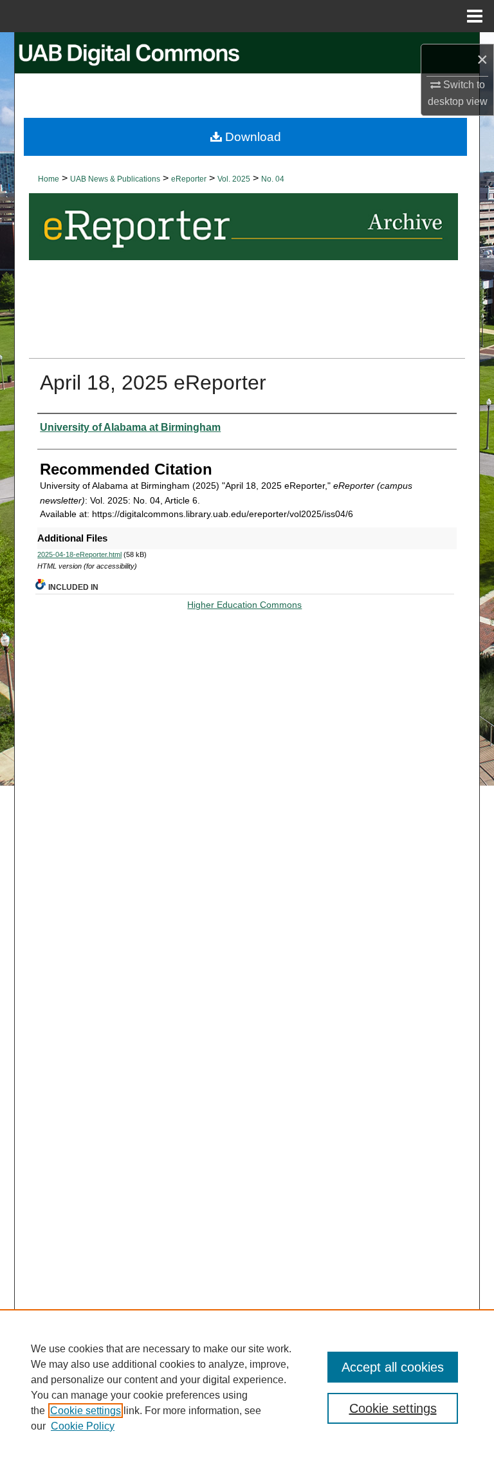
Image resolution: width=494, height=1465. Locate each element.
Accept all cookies (393, 1367)
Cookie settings (85, 1410)
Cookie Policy (82, 1426)
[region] (247, 1387)
